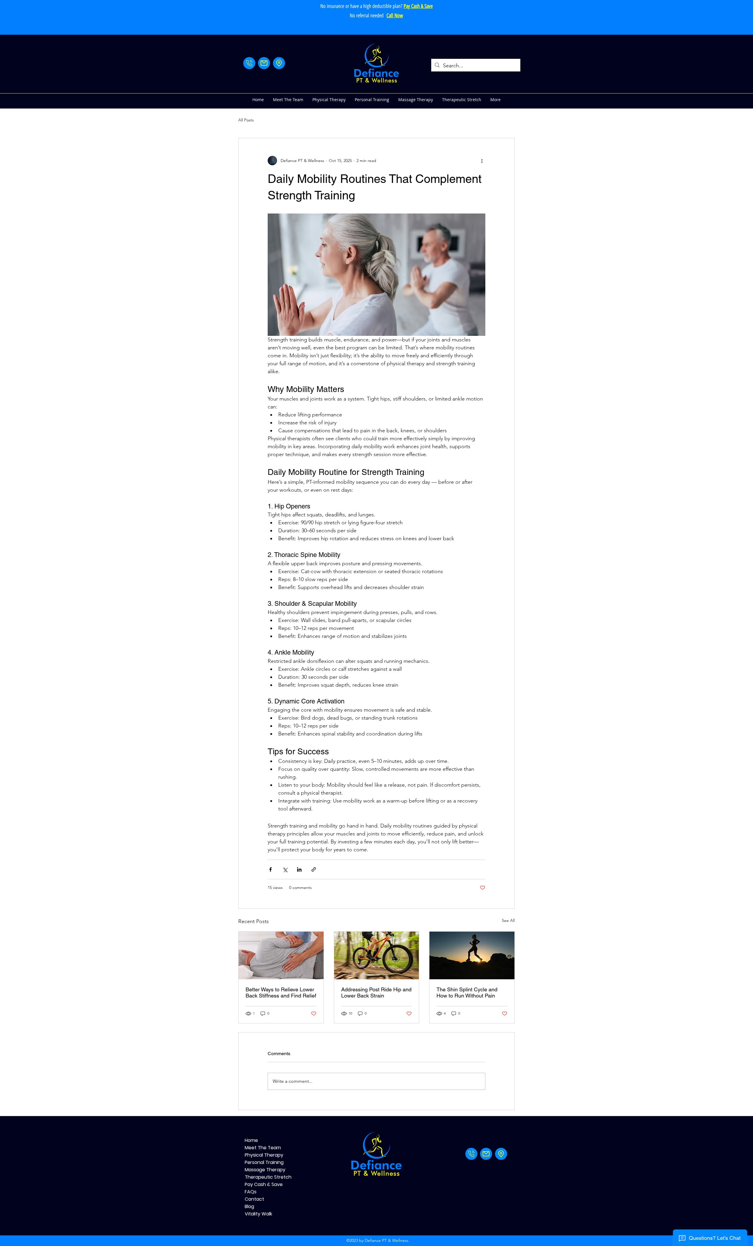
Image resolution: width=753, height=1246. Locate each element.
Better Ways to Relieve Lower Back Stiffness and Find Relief (281, 992)
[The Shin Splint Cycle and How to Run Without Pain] (471, 955)
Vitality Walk (258, 1213)
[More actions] (481, 160)
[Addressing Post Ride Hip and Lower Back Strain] (376, 955)
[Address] (279, 63)
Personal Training (264, 1162)
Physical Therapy (264, 1155)
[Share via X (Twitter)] (285, 869)
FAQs (250, 1191)
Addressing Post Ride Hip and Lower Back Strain (376, 992)
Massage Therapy (265, 1169)
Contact (254, 1199)
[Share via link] (313, 869)
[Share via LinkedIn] (299, 869)
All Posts (246, 120)
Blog (249, 1206)
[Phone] (249, 63)
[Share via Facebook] (270, 869)
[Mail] (264, 63)
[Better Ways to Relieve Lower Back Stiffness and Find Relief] (281, 955)
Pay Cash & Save (264, 1184)
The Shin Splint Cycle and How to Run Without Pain (467, 992)
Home (251, 1140)
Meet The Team (263, 1147)
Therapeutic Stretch (265, 1177)
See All (508, 920)
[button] (329, 99)
